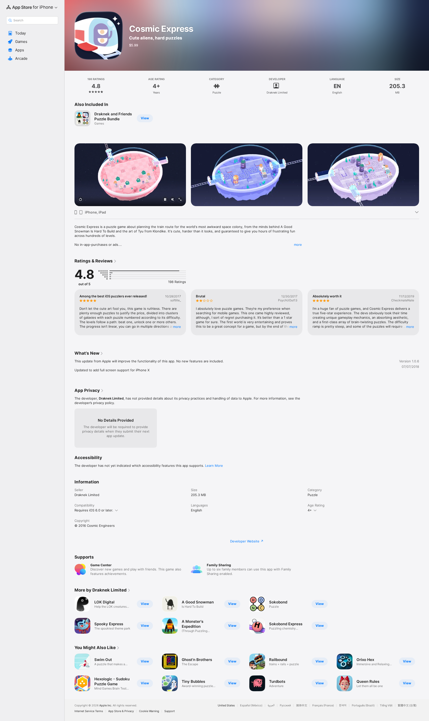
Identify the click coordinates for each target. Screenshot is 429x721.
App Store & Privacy (121, 711)
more (298, 245)
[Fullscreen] (180, 199)
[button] (32, 33)
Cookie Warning (149, 711)
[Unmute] (173, 199)
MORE (177, 327)
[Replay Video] (80, 199)
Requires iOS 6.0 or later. (93, 510)
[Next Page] (424, 168)
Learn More (214, 466)
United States (226, 705)
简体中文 (301, 705)
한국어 (343, 705)
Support (169, 711)
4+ (310, 510)
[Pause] (165, 199)
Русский (285, 705)
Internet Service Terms (88, 711)
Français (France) (323, 705)
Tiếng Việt (386, 705)
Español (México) (251, 705)
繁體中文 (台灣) (407, 705)
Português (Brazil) (363, 705)
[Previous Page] (69, 168)
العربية (271, 705)
